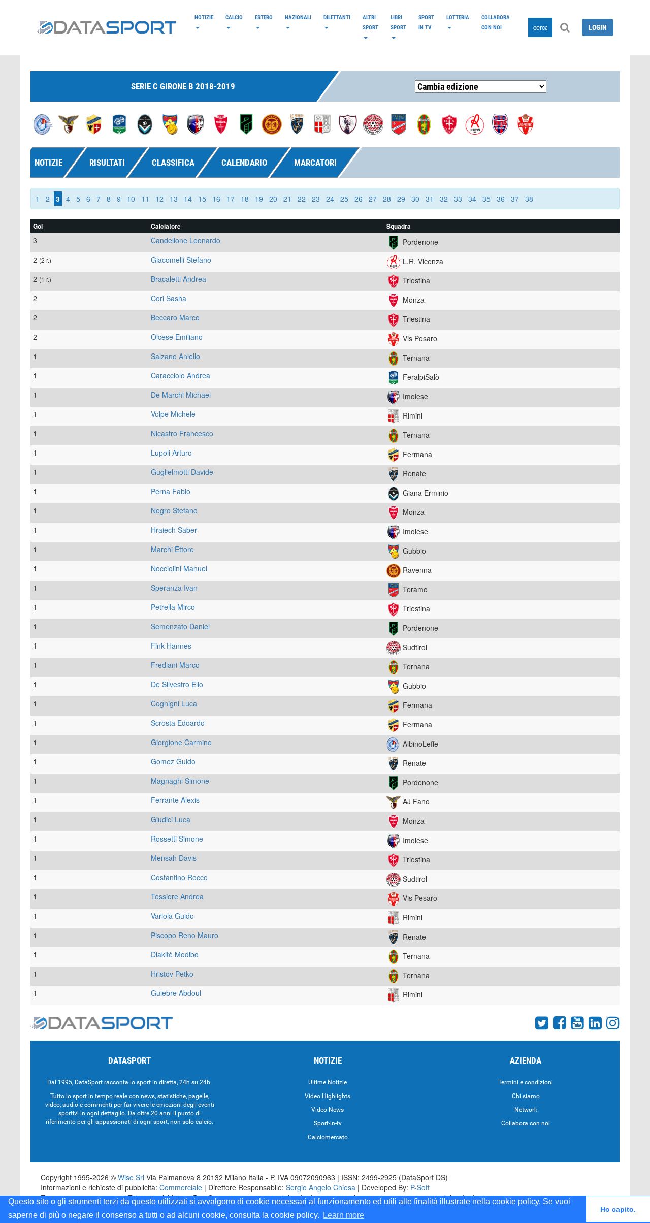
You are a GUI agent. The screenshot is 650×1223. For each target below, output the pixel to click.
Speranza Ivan (174, 588)
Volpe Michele (173, 414)
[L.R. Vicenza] (475, 123)
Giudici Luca (170, 819)
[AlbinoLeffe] (43, 123)
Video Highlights (327, 1096)
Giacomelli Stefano (181, 259)
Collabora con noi (495, 22)
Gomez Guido (173, 761)
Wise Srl (131, 1177)
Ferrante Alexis (175, 800)
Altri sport (370, 22)
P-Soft (420, 1187)
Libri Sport (398, 22)
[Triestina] (449, 123)
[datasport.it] (106, 27)
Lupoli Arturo (171, 452)
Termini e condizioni (525, 1082)
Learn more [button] (343, 1215)
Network (525, 1109)
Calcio (234, 17)
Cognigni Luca (174, 703)
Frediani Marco (175, 665)
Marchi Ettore (172, 549)
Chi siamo (526, 1096)
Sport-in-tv (328, 1123)
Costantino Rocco (179, 877)
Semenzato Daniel (180, 626)
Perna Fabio (170, 491)
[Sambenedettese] (348, 123)
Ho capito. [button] (618, 1209)
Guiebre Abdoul (176, 993)
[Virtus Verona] (500, 123)
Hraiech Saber (174, 530)
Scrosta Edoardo (178, 723)
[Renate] (297, 123)
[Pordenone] (246, 123)
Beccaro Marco (175, 317)
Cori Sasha (168, 298)
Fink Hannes (171, 645)
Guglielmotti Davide (182, 472)
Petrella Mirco (173, 607)
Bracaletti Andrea (178, 279)
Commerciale (180, 1187)
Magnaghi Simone (180, 781)
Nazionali (298, 17)
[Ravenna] (271, 123)
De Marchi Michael (181, 395)
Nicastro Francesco (182, 433)
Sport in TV (426, 22)
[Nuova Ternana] (424, 123)
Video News (327, 1109)
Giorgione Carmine (181, 742)
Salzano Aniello (175, 356)
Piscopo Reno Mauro (184, 935)
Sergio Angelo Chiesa (320, 1187)
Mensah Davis (174, 858)
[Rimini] (322, 123)
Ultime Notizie (327, 1082)
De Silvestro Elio (177, 684)
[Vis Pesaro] (525, 123)
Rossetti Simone (177, 838)
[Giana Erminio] (144, 123)
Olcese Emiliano (177, 337)
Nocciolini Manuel (179, 568)
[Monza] (221, 123)
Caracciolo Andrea (180, 375)
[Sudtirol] (373, 123)
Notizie (203, 17)
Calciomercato (328, 1137)
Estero (264, 17)
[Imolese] (195, 123)
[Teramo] (398, 123)
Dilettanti (336, 17)
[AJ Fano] (68, 123)
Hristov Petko (172, 974)
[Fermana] (94, 123)
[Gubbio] (170, 123)
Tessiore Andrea (177, 896)
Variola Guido (172, 916)
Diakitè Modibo (175, 954)
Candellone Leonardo (185, 240)
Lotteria (457, 17)
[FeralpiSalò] (119, 123)
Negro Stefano (174, 510)
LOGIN (598, 27)
